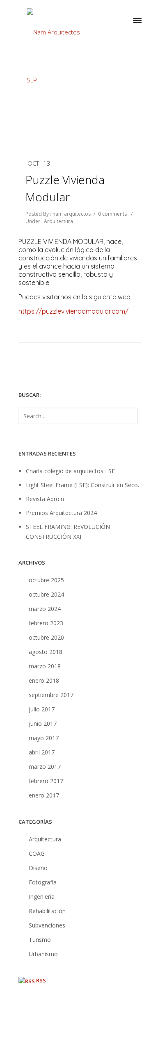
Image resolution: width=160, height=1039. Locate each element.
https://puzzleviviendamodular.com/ (73, 311)
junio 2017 (43, 723)
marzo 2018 (45, 666)
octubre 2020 (46, 637)
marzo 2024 (45, 609)
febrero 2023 (46, 623)
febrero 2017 (46, 781)
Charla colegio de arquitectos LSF (70, 471)
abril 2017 (42, 752)
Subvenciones (47, 925)
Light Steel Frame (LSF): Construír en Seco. (82, 485)
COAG (37, 853)
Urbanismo (43, 954)
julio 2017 (42, 709)
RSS (41, 980)
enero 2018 (44, 680)
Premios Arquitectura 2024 (61, 513)
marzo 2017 (45, 766)
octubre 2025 (46, 580)
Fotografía (43, 882)
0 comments (112, 213)
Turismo (40, 939)
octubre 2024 (46, 594)
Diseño (38, 868)
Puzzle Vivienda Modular (65, 188)
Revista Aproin (45, 499)
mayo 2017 (44, 738)
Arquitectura (58, 221)
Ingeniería (42, 896)
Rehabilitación (47, 911)
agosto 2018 (45, 652)
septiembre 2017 (51, 695)
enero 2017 (44, 795)
